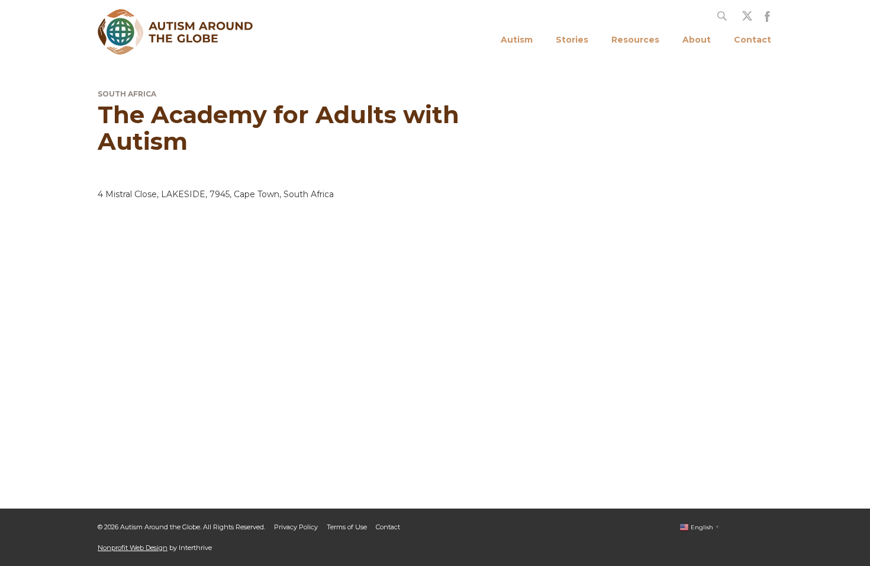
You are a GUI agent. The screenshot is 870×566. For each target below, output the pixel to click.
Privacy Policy (296, 527)
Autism (517, 39)
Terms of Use (347, 527)
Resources (635, 39)
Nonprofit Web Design (132, 548)
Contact (752, 39)
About (696, 39)
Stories (572, 39)
